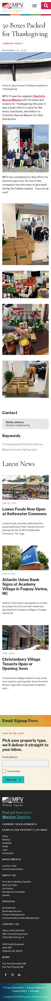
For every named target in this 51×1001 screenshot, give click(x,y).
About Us (9, 875)
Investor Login (9, 866)
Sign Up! (11, 779)
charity (17, 449)
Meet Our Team (9, 885)
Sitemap (34, 991)
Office (5, 836)
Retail (5, 846)
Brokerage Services (12, 911)
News (6, 957)
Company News (12, 43)
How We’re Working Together (16, 881)
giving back (30, 449)
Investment (8, 853)
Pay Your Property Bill (12, 967)
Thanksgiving (12, 444)
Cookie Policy (19, 991)
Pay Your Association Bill (14, 963)
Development (9, 908)
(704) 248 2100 (17, 930)
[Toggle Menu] (34, 5)
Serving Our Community (13, 892)
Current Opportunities (12, 869)
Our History (7, 888)
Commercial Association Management (20, 918)
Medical (6, 839)
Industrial (6, 843)
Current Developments (19, 824)
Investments (11, 859)
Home (5, 85)
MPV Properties (12, 7)
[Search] (46, 5)
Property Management (13, 914)
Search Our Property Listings (24, 830)
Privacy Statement (13, 987)
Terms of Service (36, 987)
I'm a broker (13, 771)
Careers (6, 895)
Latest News (17, 85)
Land (4, 850)
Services (8, 901)
